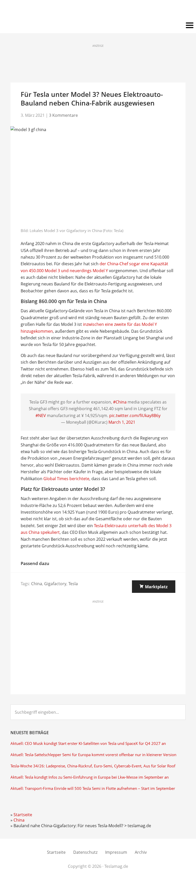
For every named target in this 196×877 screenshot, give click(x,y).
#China (120, 402)
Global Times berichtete (66, 478)
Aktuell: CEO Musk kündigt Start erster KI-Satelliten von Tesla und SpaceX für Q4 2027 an (88, 743)
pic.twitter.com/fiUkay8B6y (135, 415)
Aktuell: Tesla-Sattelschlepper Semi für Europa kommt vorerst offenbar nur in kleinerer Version (93, 754)
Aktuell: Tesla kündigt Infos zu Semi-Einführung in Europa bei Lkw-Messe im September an (89, 777)
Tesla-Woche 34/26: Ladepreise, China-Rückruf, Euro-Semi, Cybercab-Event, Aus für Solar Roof (92, 766)
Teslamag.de (98, 11)
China (36, 583)
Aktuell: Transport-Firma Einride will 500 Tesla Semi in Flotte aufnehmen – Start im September (92, 788)
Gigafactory (55, 583)
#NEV (40, 415)
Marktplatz (156, 587)
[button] (98, 25)
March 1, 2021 (121, 422)
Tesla (73, 583)
